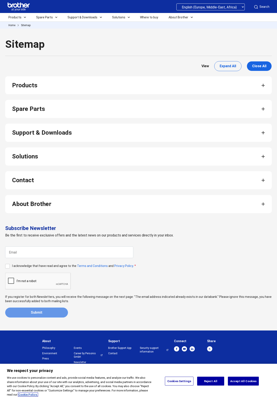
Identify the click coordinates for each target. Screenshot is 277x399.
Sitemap (26, 25)
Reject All (210, 381)
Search (264, 6)
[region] (138, 381)
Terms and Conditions (92, 266)
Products (24, 85)
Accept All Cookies (243, 381)
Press (45, 358)
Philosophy (48, 348)
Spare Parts (28, 108)
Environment (49, 353)
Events (78, 348)
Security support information (149, 349)
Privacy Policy (123, 266)
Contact (23, 180)
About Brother (31, 203)
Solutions (25, 156)
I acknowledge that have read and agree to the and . (74, 266)
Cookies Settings (179, 381)
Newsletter (80, 362)
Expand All (228, 66)
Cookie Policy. (28, 394)
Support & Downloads (42, 132)
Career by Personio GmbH (85, 355)
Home (11, 25)
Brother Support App (119, 348)
